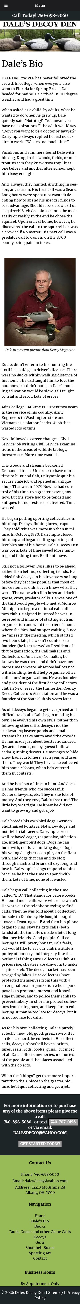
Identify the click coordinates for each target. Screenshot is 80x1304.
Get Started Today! (40, 1143)
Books (40, 1226)
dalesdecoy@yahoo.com (40, 1132)
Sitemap (55, 1292)
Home (40, 1216)
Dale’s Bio (40, 1221)
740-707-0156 (63, 1122)
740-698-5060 (17, 1122)
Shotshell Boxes (40, 1247)
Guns (40, 1242)
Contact (40, 1258)
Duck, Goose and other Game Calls (40, 1231)
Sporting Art (40, 1253)
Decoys (40, 1237)
